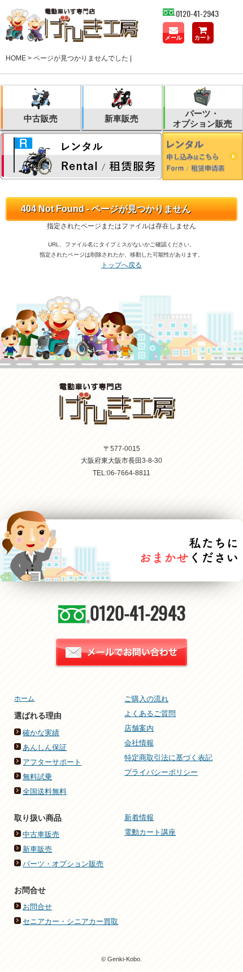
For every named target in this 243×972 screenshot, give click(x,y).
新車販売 (37, 849)
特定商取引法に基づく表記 (168, 757)
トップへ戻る (121, 265)
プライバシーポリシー (161, 772)
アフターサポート (52, 762)
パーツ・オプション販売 (63, 864)
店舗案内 (139, 728)
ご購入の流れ (146, 699)
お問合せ (37, 906)
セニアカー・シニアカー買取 (70, 921)
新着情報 (139, 817)
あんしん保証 (45, 747)
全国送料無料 (45, 791)
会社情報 (139, 743)
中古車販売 (41, 834)
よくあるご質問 (150, 713)
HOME (16, 58)
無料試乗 (37, 777)
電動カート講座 (150, 832)
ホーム (24, 698)
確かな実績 (41, 732)
